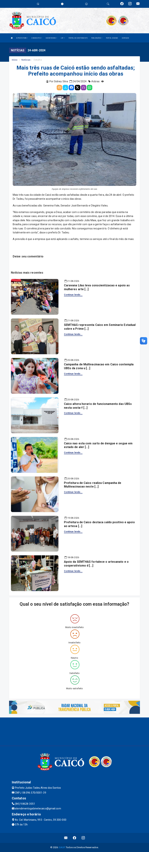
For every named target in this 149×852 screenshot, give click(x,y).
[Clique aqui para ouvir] (83, 87)
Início (15, 59)
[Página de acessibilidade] (86, 4)
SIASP (62, 847)
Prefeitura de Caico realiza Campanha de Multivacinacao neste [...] (92, 484)
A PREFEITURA (21, 38)
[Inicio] (12, 38)
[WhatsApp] (89, 87)
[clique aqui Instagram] (83, 838)
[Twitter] (77, 87)
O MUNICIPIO (36, 38)
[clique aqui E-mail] (66, 838)
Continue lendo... (73, 294)
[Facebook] (71, 87)
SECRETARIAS (51, 38)
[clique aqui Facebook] (74, 838)
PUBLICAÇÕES (96, 38)
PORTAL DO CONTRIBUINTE (78, 38)
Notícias (25, 59)
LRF (62, 38)
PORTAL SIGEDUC (112, 38)
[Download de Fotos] (65, 87)
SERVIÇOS (125, 38)
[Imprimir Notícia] (59, 87)
